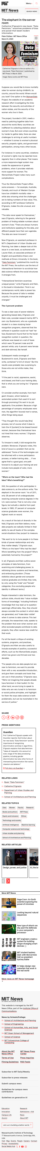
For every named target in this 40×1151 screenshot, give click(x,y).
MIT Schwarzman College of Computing (16, 1041)
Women (12, 808)
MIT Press (24, 812)
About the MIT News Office (8, 1052)
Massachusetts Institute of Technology (17, 1133)
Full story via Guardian (14, 768)
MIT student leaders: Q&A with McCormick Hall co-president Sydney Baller (27, 956)
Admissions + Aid (27, 1112)
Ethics (23, 816)
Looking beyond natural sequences (27, 913)
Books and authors (10, 812)
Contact (34, 1141)
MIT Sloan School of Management (19, 1033)
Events (13, 1141)
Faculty (20, 808)
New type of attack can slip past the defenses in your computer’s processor (27, 929)
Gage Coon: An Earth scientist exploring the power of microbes (27, 901)
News (22, 1115)
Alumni (4, 1118)
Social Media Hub (8, 1146)
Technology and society (12, 820)
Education (6, 1109)
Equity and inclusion (10, 816)
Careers (27, 1141)
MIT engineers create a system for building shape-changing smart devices (27, 942)
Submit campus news (11, 1083)
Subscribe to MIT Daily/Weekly (16, 1072)
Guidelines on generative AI (14, 1097)
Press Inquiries (27, 1058)
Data (4, 808)
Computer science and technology (16, 829)
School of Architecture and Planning (20, 797)
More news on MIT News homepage (18, 979)
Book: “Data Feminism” (14, 782)
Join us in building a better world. (16, 1125)
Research (30, 808)
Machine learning (28, 825)
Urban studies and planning (13, 833)
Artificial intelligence (11, 825)
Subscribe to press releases (14, 1077)
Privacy (4, 1144)
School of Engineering (14, 1024)
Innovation (6, 1112)
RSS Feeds (25, 1062)
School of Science (12, 1037)
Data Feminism (8, 262)
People (19, 1141)
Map (8, 1141)
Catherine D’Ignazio (12, 786)
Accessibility (13, 1144)
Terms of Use (8, 1058)
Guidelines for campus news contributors (15, 1090)
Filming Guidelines (10, 1062)
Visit (3, 1141)
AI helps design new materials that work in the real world (26, 968)
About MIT (24, 1118)
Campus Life (6, 1115)
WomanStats (31, 96)
